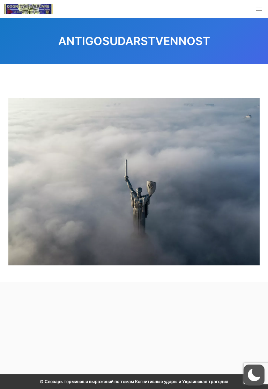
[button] (259, 9)
